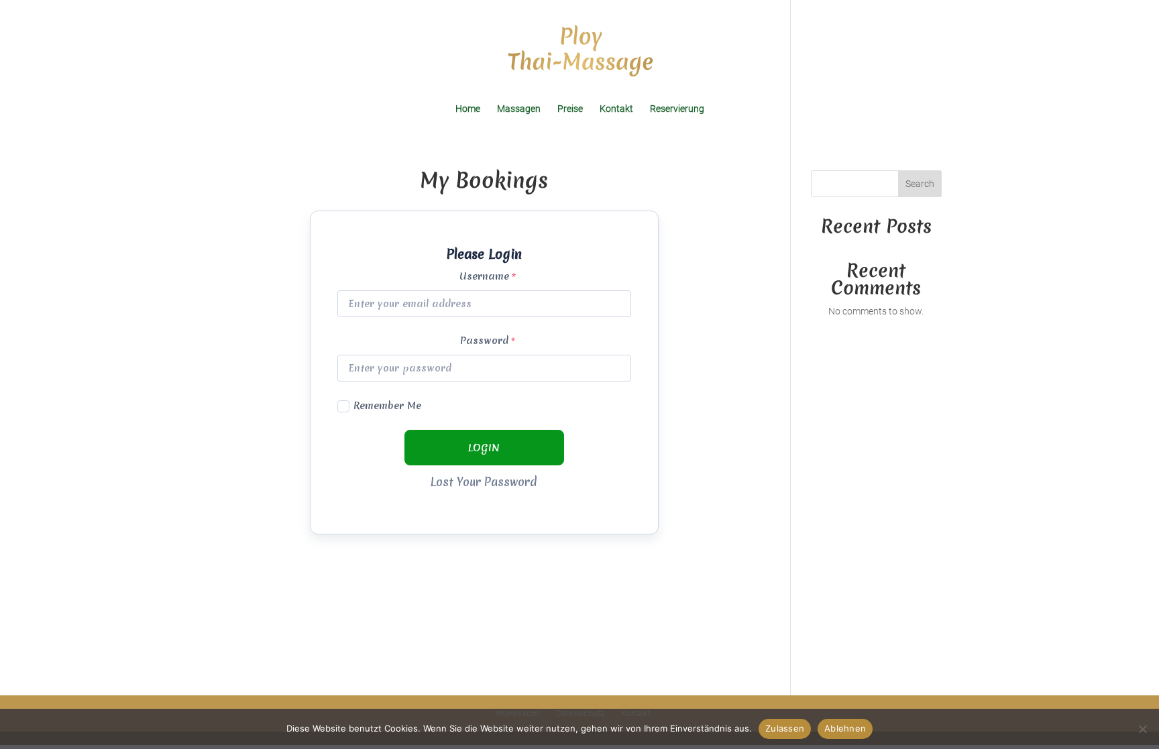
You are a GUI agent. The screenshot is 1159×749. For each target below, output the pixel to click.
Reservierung (677, 109)
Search (919, 183)
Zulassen (784, 728)
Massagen (519, 109)
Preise (570, 109)
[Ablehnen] (1142, 729)
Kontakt (616, 109)
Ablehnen (845, 728)
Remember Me (387, 405)
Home (467, 109)
